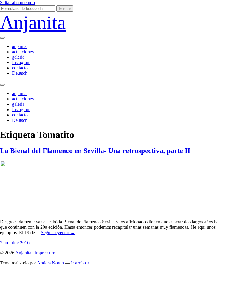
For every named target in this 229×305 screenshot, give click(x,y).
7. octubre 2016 (15, 242)
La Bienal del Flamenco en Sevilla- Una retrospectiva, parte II (95, 151)
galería (18, 57)
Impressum (45, 252)
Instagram (21, 62)
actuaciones (23, 51)
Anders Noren (50, 262)
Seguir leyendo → (58, 232)
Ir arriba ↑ (80, 262)
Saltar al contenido (17, 2)
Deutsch (19, 73)
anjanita (19, 46)
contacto (20, 67)
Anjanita (33, 22)
